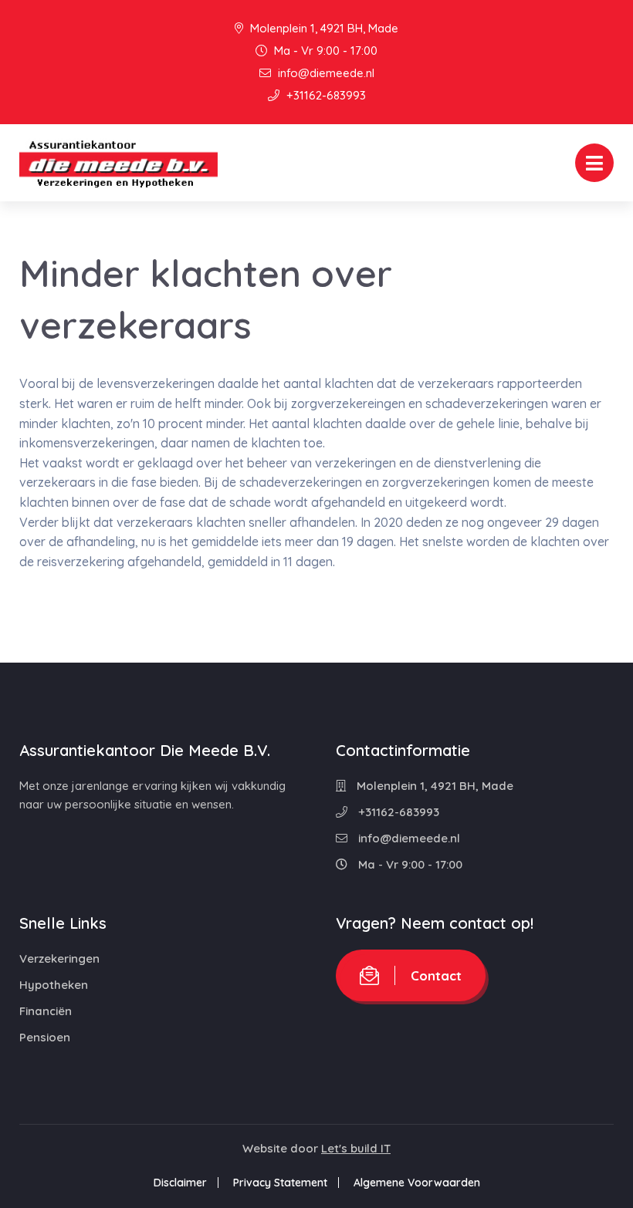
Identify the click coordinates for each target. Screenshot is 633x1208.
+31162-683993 (324, 95)
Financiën (45, 1011)
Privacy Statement (280, 1182)
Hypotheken (53, 984)
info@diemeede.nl (324, 73)
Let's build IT (356, 1148)
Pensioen (44, 1037)
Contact (436, 975)
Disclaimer (180, 1182)
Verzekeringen (59, 958)
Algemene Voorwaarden (417, 1182)
